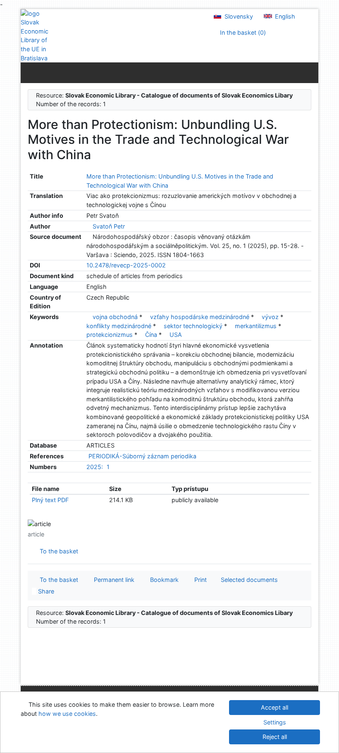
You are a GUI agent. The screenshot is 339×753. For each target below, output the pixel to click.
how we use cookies (67, 713)
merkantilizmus (256, 325)
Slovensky (238, 16)
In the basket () (242, 32)
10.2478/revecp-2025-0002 (126, 265)
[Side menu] (29, 72)
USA (176, 334)
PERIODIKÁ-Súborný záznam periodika (142, 456)
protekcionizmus (110, 334)
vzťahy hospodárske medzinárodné (200, 316)
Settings (274, 722)
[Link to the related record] (88, 226)
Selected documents (248, 579)
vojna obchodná (116, 316)
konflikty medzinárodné (119, 325)
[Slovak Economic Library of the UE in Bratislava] (37, 36)
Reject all (275, 736)
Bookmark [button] (163, 579)
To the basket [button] (57, 579)
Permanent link (112, 579)
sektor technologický (194, 325)
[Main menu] (310, 72)
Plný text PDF (50, 499)
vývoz (271, 316)
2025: (94, 466)
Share (45, 591)
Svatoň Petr (109, 226)
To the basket (57, 551)
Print (199, 579)
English (284, 16)
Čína (152, 334)
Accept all (274, 707)
